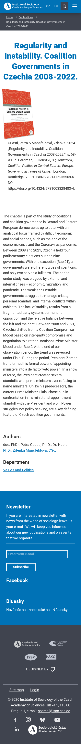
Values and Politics (18, 470)
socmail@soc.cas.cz (54, 711)
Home (9, 17)
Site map (16, 690)
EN (56, 6)
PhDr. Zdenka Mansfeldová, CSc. (29, 450)
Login (34, 690)
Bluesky (61, 610)
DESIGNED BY (38, 669)
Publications (26, 17)
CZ (48, 6)
